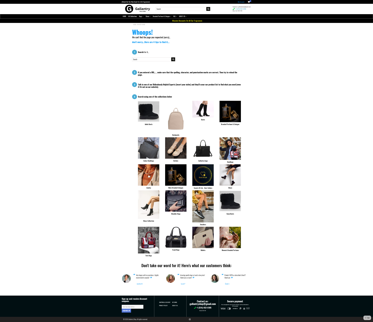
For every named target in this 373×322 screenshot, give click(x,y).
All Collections (132, 16)
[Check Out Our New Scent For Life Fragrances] (136, 2)
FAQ (174, 16)
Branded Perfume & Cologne (161, 16)
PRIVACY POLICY (163, 305)
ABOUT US (182, 16)
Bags (140, 16)
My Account (241, 2)
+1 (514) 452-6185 (240, 9)
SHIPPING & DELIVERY (164, 302)
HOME (124, 16)
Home (134, 24)
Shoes (148, 16)
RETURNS (174, 302)
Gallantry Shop (132, 319)
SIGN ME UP (126, 310)
